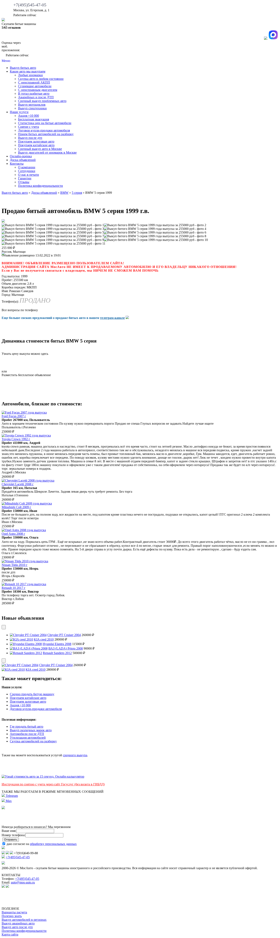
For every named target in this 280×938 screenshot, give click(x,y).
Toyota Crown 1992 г (16, 439)
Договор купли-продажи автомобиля (44, 130)
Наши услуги (19, 112)
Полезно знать (12, 916)
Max (8, 801)
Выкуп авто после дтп (17, 927)
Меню (6, 60)
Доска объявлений (23, 160)
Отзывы (23, 182)
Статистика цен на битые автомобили (44, 123)
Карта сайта (10, 934)
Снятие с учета (28, 126)
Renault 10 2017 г (13, 588)
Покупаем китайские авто (36, 145)
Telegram (11, 795)
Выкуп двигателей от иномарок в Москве (47, 152)
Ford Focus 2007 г (14, 416)
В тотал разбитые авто (33, 93)
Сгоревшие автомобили (34, 86)
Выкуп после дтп (30, 138)
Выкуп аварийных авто (18, 923)
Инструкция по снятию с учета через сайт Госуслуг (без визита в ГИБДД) (53, 784)
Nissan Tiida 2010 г (14, 565)
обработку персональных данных (53, 844)
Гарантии (24, 178)
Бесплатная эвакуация (33, 119)
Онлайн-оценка (21, 156)
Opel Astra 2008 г (13, 533)
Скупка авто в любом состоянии (41, 79)
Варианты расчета (14, 912)
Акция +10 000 (28, 115)
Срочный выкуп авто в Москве (40, 149)
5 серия (77, 192)
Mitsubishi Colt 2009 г (16, 507)
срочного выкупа (75, 755)
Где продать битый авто (26, 726)
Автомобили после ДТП (27, 734)
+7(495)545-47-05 (29, 4)
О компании (26, 167)
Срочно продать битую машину (32, 694)
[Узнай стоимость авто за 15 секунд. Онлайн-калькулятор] (43, 776)
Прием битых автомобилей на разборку (46, 134)
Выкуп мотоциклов (32, 104)
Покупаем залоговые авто (36, 141)
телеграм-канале (112, 318)
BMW (64, 192)
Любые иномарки (30, 75)
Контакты (17, 163)
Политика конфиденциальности (40, 185)
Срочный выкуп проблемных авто (42, 101)
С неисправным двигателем (37, 90)
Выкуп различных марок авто (31, 730)
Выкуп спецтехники (32, 108)
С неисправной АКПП (34, 82)
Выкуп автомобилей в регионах (24, 919)
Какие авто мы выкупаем (27, 71)
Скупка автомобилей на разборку (33, 741)
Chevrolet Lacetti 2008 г (18, 484)
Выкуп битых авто (23, 67)
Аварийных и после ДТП (36, 97)
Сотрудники (26, 171)
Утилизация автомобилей (28, 737)
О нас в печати (28, 174)
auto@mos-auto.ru (23, 882)
